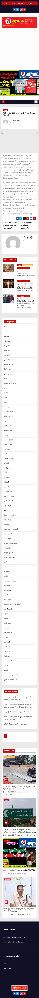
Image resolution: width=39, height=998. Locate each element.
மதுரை (6, 614)
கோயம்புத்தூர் (21, 296)
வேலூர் (6, 670)
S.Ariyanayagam (22, 914)
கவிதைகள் (7, 407)
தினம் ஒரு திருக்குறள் (11, 529)
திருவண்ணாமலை (10, 515)
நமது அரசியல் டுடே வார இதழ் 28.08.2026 (18, 712)
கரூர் (5, 397)
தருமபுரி (6, 487)
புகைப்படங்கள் (8, 585)
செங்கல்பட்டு (8, 463)
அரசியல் (6, 336)
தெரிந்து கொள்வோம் (10, 543)
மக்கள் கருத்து (8, 609)
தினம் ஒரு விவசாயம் (10, 534)
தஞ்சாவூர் (7, 477)
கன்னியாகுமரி (8, 416)
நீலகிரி (6, 576)
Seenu (30, 307)
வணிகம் (6, 637)
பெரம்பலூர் (7, 600)
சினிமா (5, 110)
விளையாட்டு (8, 661)
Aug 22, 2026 (9, 792)
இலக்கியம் (7, 369)
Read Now (19, 83)
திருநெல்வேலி (8, 501)
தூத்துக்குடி (7, 538)
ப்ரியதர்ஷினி (16, 120)
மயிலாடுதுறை (8, 618)
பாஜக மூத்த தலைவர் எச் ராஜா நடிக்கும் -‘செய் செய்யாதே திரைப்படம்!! (25, 286)
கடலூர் (6, 393)
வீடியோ (6, 665)
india (19, 265)
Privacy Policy (7, 968)
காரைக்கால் (8, 425)
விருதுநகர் (7, 651)
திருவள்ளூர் (7, 520)
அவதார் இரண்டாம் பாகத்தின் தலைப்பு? (28, 225)
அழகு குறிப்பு (8, 346)
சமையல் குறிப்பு (9, 444)
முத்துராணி (31, 275)
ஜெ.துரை (30, 290)
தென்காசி (7, 548)
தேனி (5, 562)
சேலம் (6, 473)
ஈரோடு (6, 378)
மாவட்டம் (6, 628)
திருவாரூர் (7, 524)
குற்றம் (6, 435)
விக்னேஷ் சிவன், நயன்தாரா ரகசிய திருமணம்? (10, 225)
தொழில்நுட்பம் (8, 552)
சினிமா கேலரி (26, 268)
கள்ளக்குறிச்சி (8, 411)
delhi (5, 327)
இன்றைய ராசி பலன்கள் (11, 374)
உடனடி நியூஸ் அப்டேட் (27, 265)
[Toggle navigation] (36, 102)
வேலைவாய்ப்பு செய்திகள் (12, 675)
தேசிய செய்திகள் (9, 557)
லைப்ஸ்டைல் (8, 632)
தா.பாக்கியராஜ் (21, 874)
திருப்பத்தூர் (8, 505)
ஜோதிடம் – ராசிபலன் (10, 680)
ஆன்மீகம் (7, 350)
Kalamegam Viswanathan (26, 835)
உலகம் (6, 388)
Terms (4, 964)
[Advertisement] (19, 50)
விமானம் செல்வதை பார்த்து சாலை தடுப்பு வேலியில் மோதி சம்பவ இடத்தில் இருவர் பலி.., (19, 830)
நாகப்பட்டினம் (8, 567)
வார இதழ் (7, 642)
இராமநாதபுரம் (8, 364)
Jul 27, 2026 (21, 307)
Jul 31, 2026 (21, 290)
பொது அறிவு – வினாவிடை (12, 604)
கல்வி (5, 402)
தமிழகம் (6, 482)
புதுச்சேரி (7, 595)
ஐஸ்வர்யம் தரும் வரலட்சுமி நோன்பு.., (15, 724)
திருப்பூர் (6, 510)
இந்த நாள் (7, 355)
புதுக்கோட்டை (8, 590)
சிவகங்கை (7, 449)
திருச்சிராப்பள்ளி (9, 496)
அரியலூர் (7, 341)
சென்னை (7, 468)
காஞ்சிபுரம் (7, 421)
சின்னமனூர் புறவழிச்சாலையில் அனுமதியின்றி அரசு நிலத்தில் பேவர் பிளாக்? (19, 787)
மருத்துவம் (7, 623)
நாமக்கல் (7, 571)
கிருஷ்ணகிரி (8, 430)
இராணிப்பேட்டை (9, 360)
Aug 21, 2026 (21, 275)
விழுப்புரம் (7, 656)
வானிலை (7, 647)
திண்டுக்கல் (8, 491)
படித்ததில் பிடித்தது (10, 581)
